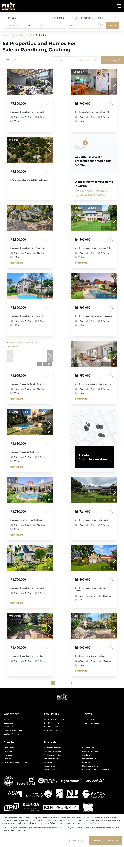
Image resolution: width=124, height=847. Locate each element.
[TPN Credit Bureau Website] (11, 807)
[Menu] (119, 6)
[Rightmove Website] (71, 781)
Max (72, 25)
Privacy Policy (98, 823)
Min (40, 25)
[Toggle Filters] (101, 25)
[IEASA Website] (13, 794)
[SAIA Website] (8, 781)
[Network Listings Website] (72, 794)
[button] (93, 18)
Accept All (113, 840)
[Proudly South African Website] (39, 794)
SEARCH (113, 25)
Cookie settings (77, 840)
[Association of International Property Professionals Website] (59, 794)
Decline (96, 840)
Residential (17, 35)
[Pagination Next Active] (15, 59)
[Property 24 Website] (95, 781)
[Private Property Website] (48, 781)
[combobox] (109, 17)
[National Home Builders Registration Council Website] (88, 808)
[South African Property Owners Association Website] (93, 794)
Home (5, 35)
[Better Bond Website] (26, 781)
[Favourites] (47, 103)
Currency (12, 25)
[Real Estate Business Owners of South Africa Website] (31, 808)
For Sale (31, 35)
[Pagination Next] (77, 683)
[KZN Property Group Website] (61, 808)
